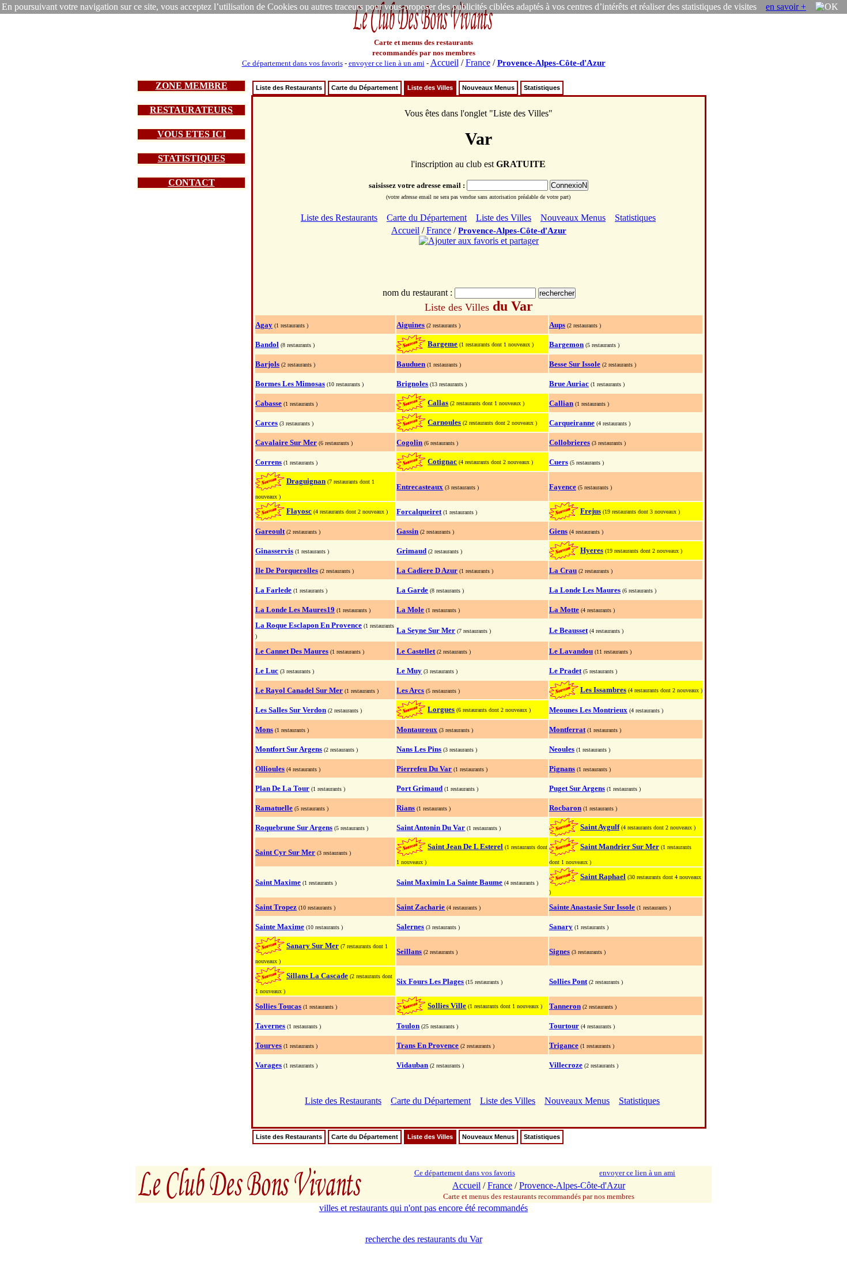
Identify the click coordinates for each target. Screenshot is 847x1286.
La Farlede (273, 590)
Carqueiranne (572, 422)
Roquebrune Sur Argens (293, 827)
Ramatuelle (274, 808)
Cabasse (268, 403)
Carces (266, 422)
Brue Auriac (569, 383)
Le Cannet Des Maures (291, 651)
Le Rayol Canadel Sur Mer (299, 690)
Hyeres (591, 550)
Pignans (562, 768)
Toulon (407, 1025)
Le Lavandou (571, 651)
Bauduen (410, 364)
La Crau (563, 570)
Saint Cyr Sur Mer (285, 852)
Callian (561, 403)
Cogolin (409, 442)
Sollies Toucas (278, 1006)
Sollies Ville (447, 1005)
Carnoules (444, 422)
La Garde (412, 590)
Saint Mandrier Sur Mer (619, 846)
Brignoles (412, 383)
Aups (557, 324)
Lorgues (441, 709)
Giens (558, 531)
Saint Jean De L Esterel (465, 846)
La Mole (410, 609)
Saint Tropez (276, 907)
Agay (264, 324)
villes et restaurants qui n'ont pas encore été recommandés (423, 1208)
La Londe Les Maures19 (295, 609)
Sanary (561, 926)
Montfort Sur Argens (288, 749)
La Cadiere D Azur (426, 570)
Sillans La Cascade (317, 975)
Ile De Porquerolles (286, 570)
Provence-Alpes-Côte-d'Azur (551, 62)
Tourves (268, 1045)
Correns (268, 462)
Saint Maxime (278, 882)
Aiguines (410, 324)
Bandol (267, 344)
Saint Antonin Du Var (430, 827)
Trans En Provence (427, 1045)
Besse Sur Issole (574, 364)
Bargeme (442, 344)
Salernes (410, 926)
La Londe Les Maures (585, 590)
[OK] (826, 7)
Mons (264, 729)
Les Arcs (410, 690)
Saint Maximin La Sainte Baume (449, 882)
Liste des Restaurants (289, 87)
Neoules (561, 749)
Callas (438, 402)
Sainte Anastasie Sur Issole (592, 907)
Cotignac (442, 461)
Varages (268, 1065)
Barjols (267, 364)
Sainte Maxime (279, 926)
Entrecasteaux (419, 486)
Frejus (590, 511)
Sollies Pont (568, 981)
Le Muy (409, 670)
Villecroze (566, 1065)
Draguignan (306, 481)
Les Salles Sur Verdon (290, 710)
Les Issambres (603, 689)
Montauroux (416, 729)
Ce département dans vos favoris (292, 63)
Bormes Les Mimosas (290, 383)
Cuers (558, 462)
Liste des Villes (430, 87)
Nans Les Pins (418, 749)
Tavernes (270, 1025)
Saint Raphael (603, 876)
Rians (405, 808)
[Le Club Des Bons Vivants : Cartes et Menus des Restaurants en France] (423, 31)
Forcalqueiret (418, 511)
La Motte (564, 609)
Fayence (562, 486)
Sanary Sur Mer (312, 945)
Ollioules (270, 768)
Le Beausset (568, 630)
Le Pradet (565, 670)
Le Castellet (415, 651)
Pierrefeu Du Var (424, 768)
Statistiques (542, 87)
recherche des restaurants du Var (423, 1239)
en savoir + (786, 7)
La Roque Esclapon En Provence (308, 625)
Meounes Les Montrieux (588, 710)
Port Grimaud (419, 788)
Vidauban (412, 1065)
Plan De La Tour (282, 788)
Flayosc (299, 511)
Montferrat (567, 729)
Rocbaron (565, 808)
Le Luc (266, 670)
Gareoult (270, 531)
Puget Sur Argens (577, 788)
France (478, 62)
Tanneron (565, 1006)
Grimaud (411, 550)
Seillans (409, 951)
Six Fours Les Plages (430, 981)
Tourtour (564, 1025)
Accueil (444, 62)
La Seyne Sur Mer (425, 630)
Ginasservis (274, 550)
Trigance (563, 1045)
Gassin (407, 531)
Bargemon (566, 344)
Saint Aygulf (599, 827)
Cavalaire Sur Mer (286, 442)
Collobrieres (569, 442)
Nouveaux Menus (488, 87)
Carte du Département (364, 87)
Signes (559, 951)
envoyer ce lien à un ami (387, 63)
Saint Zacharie (420, 907)
